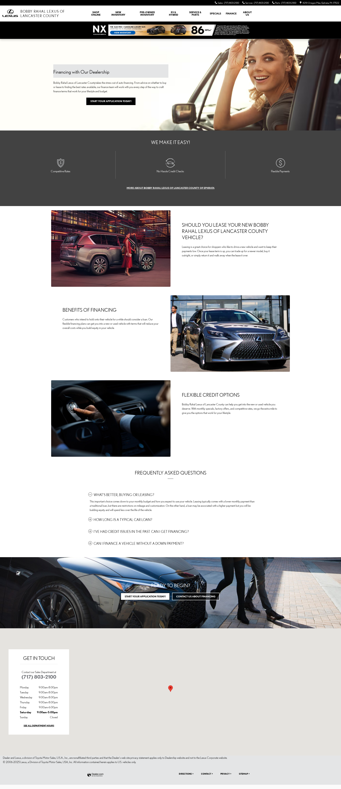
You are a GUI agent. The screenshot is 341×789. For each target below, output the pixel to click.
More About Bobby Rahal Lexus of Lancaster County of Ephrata (171, 187)
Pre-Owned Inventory (147, 13)
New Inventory (118, 13)
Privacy (225, 773)
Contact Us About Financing (195, 596)
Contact (206, 773)
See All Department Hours (39, 725)
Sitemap (243, 773)
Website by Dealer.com (95, 775)
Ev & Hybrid (173, 13)
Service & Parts (195, 13)
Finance (231, 13)
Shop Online (96, 13)
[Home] (10, 13)
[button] (170, 494)
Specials (215, 13)
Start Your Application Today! (110, 101)
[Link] (170, 30)
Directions (185, 773)
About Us (247, 13)
